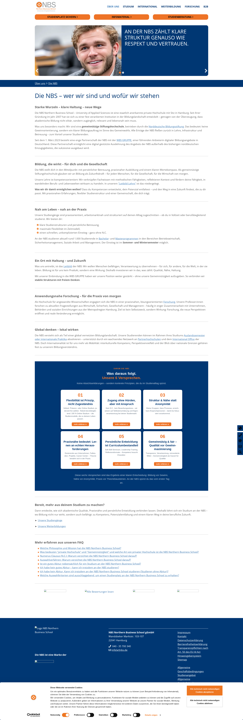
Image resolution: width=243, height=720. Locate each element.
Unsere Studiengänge (50, 520)
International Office (184, 339)
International (147, 6)
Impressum (184, 632)
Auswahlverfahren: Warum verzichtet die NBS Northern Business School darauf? (85, 559)
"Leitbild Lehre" (127, 183)
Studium (128, 6)
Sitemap (182, 659)
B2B (206, 6)
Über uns (113, 6)
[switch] (90, 715)
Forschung (192, 6)
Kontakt (182, 636)
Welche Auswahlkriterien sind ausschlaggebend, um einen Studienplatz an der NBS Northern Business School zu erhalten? (109, 575)
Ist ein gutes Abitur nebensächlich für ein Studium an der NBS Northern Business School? (90, 563)
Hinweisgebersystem (189, 656)
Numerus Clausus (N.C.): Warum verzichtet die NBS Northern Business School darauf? (88, 556)
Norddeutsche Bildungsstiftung (166, 126)
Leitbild (68, 266)
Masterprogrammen (126, 238)
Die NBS (52, 83)
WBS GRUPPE (124, 140)
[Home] (47, 6)
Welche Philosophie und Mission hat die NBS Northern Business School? (80, 548)
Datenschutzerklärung (190, 640)
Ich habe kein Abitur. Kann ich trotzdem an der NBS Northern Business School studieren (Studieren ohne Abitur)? (104, 571)
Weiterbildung (171, 6)
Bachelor (104, 238)
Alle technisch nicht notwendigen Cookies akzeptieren (204, 690)
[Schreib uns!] (240, 441)
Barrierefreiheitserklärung (192, 644)
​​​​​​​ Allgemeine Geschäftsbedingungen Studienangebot (191, 671)
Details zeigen (151, 715)
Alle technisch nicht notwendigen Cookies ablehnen (204, 701)
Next (206, 71)
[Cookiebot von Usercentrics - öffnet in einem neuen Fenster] (34, 715)
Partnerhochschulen (149, 339)
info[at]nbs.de (119, 650)
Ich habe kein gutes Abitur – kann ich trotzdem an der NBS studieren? (79, 567)
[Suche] (240, 452)
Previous (36, 71)
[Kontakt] (240, 446)
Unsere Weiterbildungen (52, 526)
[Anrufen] (240, 435)
